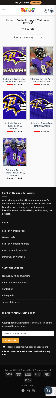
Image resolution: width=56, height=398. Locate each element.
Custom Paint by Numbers (15, 250)
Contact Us (7, 288)
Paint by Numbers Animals (15, 243)
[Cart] (51, 10)
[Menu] (5, 10)
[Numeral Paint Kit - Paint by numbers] (28, 10)
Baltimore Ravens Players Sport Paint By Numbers (14, 173)
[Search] (46, 10)
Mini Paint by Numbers (13, 256)
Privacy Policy (9, 295)
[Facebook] (23, 391)
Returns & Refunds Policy (14, 282)
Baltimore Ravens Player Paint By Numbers (42, 80)
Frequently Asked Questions (16, 275)
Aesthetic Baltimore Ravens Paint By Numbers (14, 126)
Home (9, 20)
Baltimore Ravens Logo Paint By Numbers (41, 124)
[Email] (33, 391)
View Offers (36, 3)
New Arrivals (8, 237)
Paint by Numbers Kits (13, 230)
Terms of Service (10, 302)
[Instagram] (28, 391)
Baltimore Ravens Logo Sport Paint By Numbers (14, 80)
